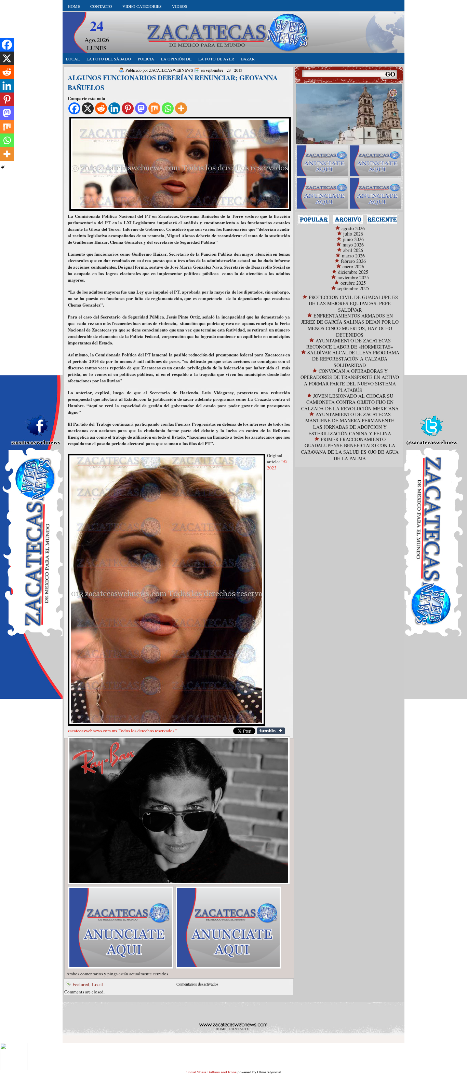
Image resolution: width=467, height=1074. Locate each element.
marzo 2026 (353, 255)
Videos (179, 6)
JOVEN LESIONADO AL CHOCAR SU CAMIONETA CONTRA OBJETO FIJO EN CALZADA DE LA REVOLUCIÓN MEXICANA (350, 402)
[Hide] (2, 167)
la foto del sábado (108, 58)
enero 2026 (353, 266)
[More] (181, 108)
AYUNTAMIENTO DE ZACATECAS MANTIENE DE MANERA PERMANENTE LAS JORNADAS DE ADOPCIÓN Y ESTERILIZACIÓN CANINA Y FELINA (349, 424)
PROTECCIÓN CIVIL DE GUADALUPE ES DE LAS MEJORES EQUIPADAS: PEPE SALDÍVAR (353, 303)
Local (97, 984)
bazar (248, 58)
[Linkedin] (114, 108)
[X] (88, 108)
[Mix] (154, 108)
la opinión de (176, 58)
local (73, 58)
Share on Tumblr (271, 730)
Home (74, 6)
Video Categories (142, 6)
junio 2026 (353, 239)
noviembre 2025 (353, 277)
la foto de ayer (216, 58)
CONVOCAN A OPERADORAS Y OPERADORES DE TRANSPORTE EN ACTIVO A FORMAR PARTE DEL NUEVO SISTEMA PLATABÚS (350, 380)
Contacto (101, 6)
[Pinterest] (128, 108)
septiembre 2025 (353, 288)
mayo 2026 (353, 244)
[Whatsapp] (168, 108)
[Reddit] (101, 108)
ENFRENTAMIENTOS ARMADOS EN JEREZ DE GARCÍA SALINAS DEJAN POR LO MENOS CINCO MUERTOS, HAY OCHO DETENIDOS (350, 325)
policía (146, 58)
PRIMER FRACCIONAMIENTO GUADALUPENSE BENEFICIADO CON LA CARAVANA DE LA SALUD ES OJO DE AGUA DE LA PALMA (350, 449)
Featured (80, 984)
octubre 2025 (353, 283)
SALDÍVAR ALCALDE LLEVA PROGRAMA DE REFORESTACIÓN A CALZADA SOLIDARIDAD (353, 358)
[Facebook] (74, 108)
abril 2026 (353, 250)
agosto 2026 (353, 228)
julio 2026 (353, 233)
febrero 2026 (353, 261)
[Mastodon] (141, 108)
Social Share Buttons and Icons (211, 1072)
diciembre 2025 (353, 272)
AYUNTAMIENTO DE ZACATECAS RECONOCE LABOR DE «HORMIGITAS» (349, 343)
